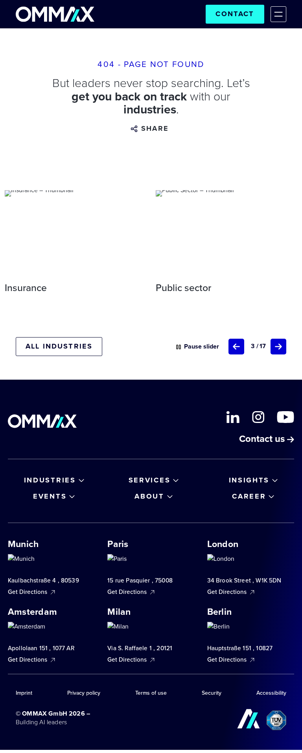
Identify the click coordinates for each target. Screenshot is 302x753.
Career (249, 496)
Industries (50, 480)
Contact (234, 13)
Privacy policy (83, 693)
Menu (278, 14)
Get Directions (28, 592)
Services (150, 480)
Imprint (24, 693)
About (149, 496)
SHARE (155, 128)
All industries (59, 346)
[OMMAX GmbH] (55, 14)
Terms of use (151, 693)
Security (211, 693)
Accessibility (271, 693)
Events (49, 496)
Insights (249, 480)
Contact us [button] (263, 439)
